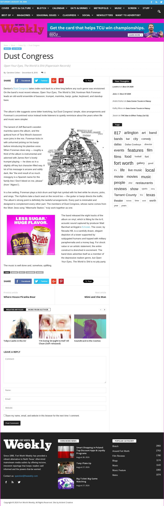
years (124, 205)
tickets (128, 201)
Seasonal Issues (46, 15)
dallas (118, 144)
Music (118, 8)
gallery (141, 163)
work (144, 201)
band (153, 132)
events (119, 150)
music (146, 177)
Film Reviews (118, 456)
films (117, 157)
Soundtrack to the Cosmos (87, 340)
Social (86, 15)
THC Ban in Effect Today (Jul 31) (135, 116)
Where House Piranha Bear (20, 296)
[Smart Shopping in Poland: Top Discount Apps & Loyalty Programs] (66, 452)
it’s (115, 170)
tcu (141, 195)
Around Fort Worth (120, 451)
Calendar (58, 8)
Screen (132, 8)
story (153, 189)
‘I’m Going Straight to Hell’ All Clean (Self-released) (54, 342)
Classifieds (69, 15)
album (14, 272)
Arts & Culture (21, 8)
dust (22, 272)
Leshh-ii (116, 87)
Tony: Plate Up (83, 463)
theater (118, 200)
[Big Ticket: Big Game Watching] (66, 483)
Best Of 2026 (128, 87)
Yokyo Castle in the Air (15, 340)
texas (150, 195)
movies (132, 177)
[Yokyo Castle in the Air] (20, 326)
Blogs (115, 461)
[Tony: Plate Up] (66, 468)
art (144, 133)
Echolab (86, 227)
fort (147, 156)
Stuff (146, 8)
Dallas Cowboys (133, 144)
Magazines (23, 15)
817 (117, 132)
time (137, 200)
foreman (30, 272)
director (148, 144)
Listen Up (16, 49)
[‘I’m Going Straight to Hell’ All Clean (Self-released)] (55, 326)
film (149, 150)
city (135, 139)
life (122, 170)
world (39, 272)
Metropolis (101, 8)
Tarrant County (125, 195)
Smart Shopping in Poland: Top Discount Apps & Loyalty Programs (90, 450)
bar (128, 138)
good (150, 163)
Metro (115, 475)
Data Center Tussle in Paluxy (139, 101)
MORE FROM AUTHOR (38, 309)
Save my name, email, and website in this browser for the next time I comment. (43, 415)
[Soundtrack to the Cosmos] (90, 326)
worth (152, 200)
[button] (159, 11)
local (150, 170)
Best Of (6, 15)
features (136, 150)
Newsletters (105, 15)
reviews (120, 189)
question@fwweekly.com (26, 476)
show (134, 189)
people (119, 183)
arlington (131, 133)
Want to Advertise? (128, 15)
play (130, 183)
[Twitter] (161, 2)
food (128, 157)
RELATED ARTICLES (14, 309)
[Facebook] (151, 2)
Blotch (41, 8)
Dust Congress (20, 88)
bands (118, 139)
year (116, 206)
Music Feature (119, 470)
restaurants (144, 183)
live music (135, 170)
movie (118, 177)
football (138, 156)
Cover (5, 8)
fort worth (123, 163)
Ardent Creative (66, 502)
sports (145, 189)
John (115, 94)
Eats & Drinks (79, 8)
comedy (146, 138)
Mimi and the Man (95, 296)
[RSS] (156, 2)
